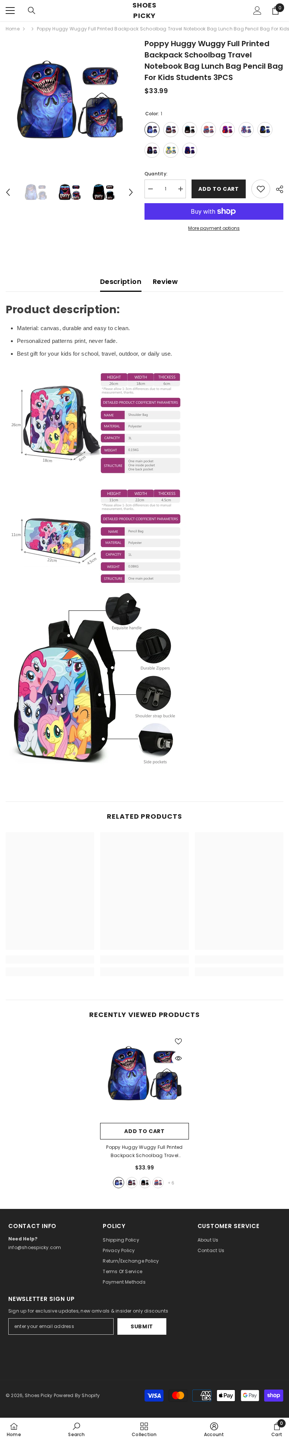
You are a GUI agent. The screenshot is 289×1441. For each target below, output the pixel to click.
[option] (69, 101)
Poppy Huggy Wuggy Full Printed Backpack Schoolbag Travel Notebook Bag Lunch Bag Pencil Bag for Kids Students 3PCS (144, 1152)
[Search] (31, 10)
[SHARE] (276, 189)
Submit (142, 1326)
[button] (8, 192)
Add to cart (216, 189)
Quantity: (155, 174)
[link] (50, 959)
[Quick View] (178, 1058)
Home (13, 29)
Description (120, 281)
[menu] (10, 10)
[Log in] (257, 10)
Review (165, 281)
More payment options (214, 228)
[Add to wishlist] (260, 189)
